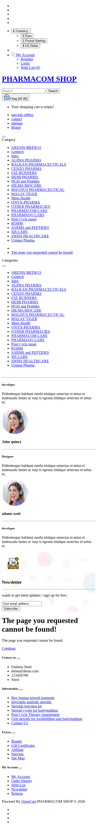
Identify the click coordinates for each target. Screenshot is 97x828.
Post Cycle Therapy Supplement (35, 715)
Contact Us (19, 723)
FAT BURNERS (24, 173)
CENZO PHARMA (26, 169)
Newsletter (19, 789)
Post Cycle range (23, 219)
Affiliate (17, 750)
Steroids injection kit (26, 706)
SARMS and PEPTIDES (30, 228)
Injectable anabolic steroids (31, 702)
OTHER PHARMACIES (30, 207)
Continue (9, 648)
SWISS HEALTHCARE (30, 236)
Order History (21, 781)
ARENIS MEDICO (26, 148)
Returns (17, 793)
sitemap (17, 123)
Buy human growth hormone (32, 698)
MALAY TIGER (24, 194)
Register (27, 59)
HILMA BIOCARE (26, 185)
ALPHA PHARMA (26, 160)
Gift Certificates (23, 745)
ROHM (17, 223)
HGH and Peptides (25, 181)
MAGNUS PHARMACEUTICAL (38, 190)
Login (25, 63)
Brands (16, 741)
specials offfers (22, 115)
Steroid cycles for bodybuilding (34, 710)
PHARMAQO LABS (27, 215)
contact (16, 119)
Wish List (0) (30, 68)
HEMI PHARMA (24, 177)
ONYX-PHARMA (25, 202)
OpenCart (28, 801)
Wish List (18, 785)
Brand (15, 127)
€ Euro (27, 36)
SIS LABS (19, 232)
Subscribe (10, 608)
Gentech (17, 152)
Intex (15, 156)
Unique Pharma (23, 240)
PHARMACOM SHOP (39, 79)
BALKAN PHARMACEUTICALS (38, 164)
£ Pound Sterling (34, 41)
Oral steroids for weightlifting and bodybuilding (46, 719)
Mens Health (20, 198)
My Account (20, 777)
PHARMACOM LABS (29, 211)
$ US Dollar (30, 46)
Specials (17, 754)
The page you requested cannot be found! (42, 252)
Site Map (18, 758)
